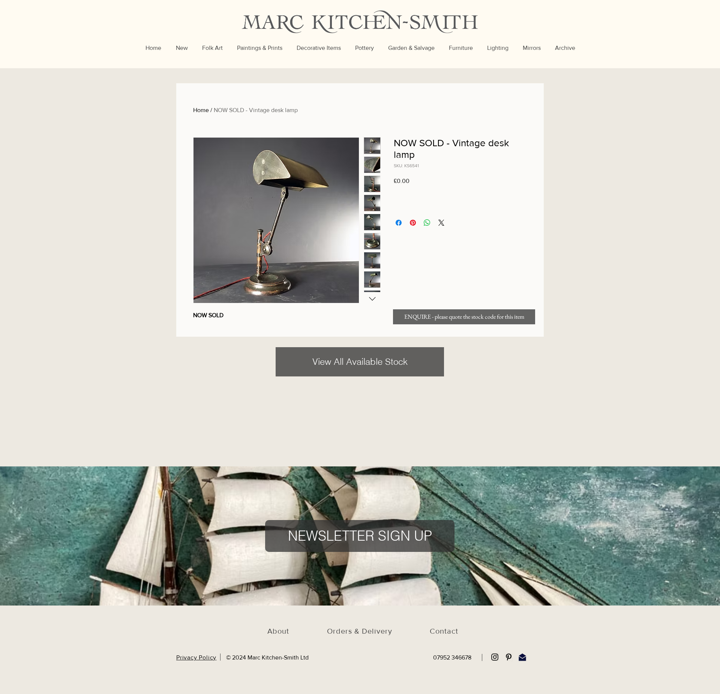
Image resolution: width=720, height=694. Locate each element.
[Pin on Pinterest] (412, 222)
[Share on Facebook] (398, 222)
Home (201, 110)
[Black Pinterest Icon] (508, 657)
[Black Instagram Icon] (495, 657)
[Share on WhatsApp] (427, 222)
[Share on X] (441, 222)
